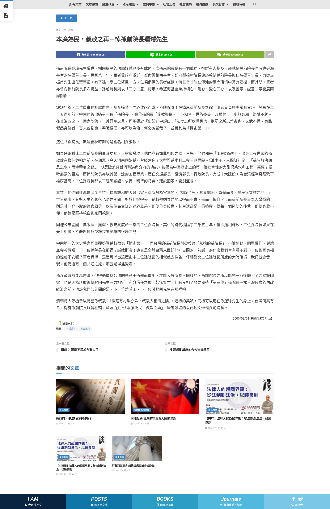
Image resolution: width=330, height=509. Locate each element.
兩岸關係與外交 (141, 410)
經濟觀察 (202, 4)
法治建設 (129, 4)
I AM (33, 499)
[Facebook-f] (293, 499)
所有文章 (75, 4)
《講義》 (71, 328)
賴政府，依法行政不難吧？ (74, 418)
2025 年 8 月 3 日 (122, 470)
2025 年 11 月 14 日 (216, 428)
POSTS (99, 499)
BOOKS (165, 499)
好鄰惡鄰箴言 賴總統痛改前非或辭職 (133, 465)
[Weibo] (300, 499)
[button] (66, 18)
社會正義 (169, 4)
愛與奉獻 (149, 4)
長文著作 (219, 4)
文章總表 (92, 4)
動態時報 (239, 4)
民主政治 (108, 4)
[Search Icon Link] (255, 4)
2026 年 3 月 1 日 (66, 423)
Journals (231, 499)
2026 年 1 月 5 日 (140, 423)
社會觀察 (186, 4)
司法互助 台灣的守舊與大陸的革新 (153, 418)
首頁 (58, 30)
